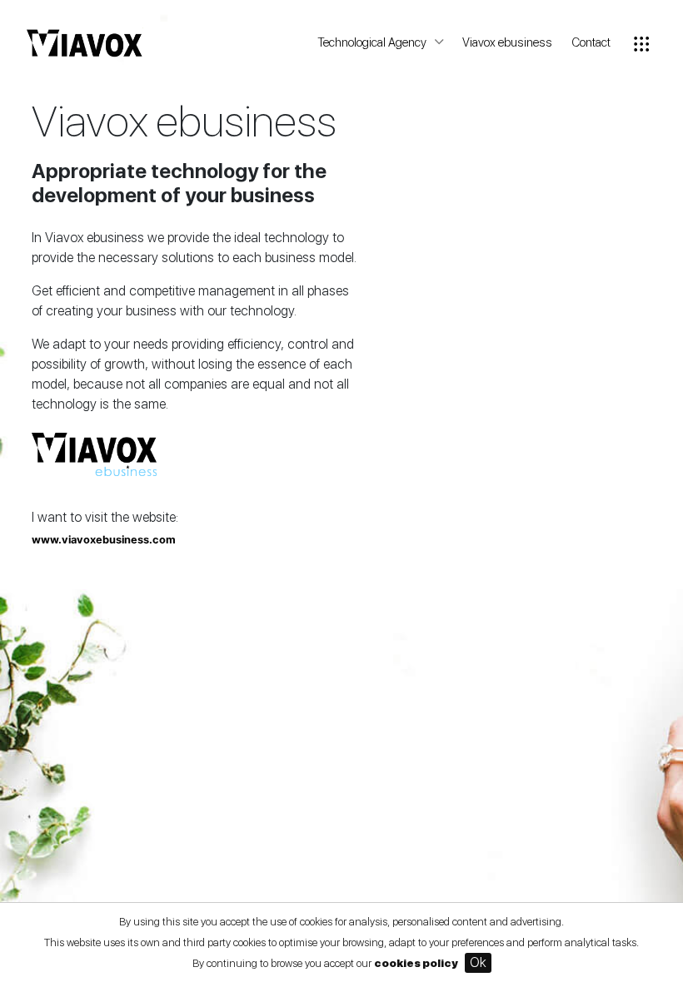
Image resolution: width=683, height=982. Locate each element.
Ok (478, 962)
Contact (591, 42)
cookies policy (416, 963)
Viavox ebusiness (507, 42)
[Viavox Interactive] (85, 49)
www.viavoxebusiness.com (104, 539)
